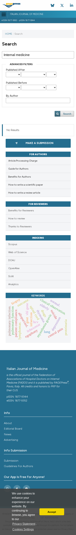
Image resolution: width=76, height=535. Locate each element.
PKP (53, 386)
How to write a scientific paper (25, 184)
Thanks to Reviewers (20, 226)
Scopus (12, 244)
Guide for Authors (18, 168)
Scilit (11, 276)
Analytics (13, 284)
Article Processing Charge (22, 160)
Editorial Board (13, 428)
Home (8, 33)
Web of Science (17, 252)
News (7, 434)
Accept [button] (52, 511)
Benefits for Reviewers (21, 210)
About (8, 423)
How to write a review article (24, 192)
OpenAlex (13, 268)
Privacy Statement (23, 523)
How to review (16, 218)
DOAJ (11, 260)
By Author (12, 95)
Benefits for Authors (19, 176)
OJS (15, 390)
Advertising (11, 440)
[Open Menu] (4, 14)
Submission (11, 460)
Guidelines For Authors (18, 466)
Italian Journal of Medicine (26, 14)
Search (67, 113)
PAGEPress (60, 382)
